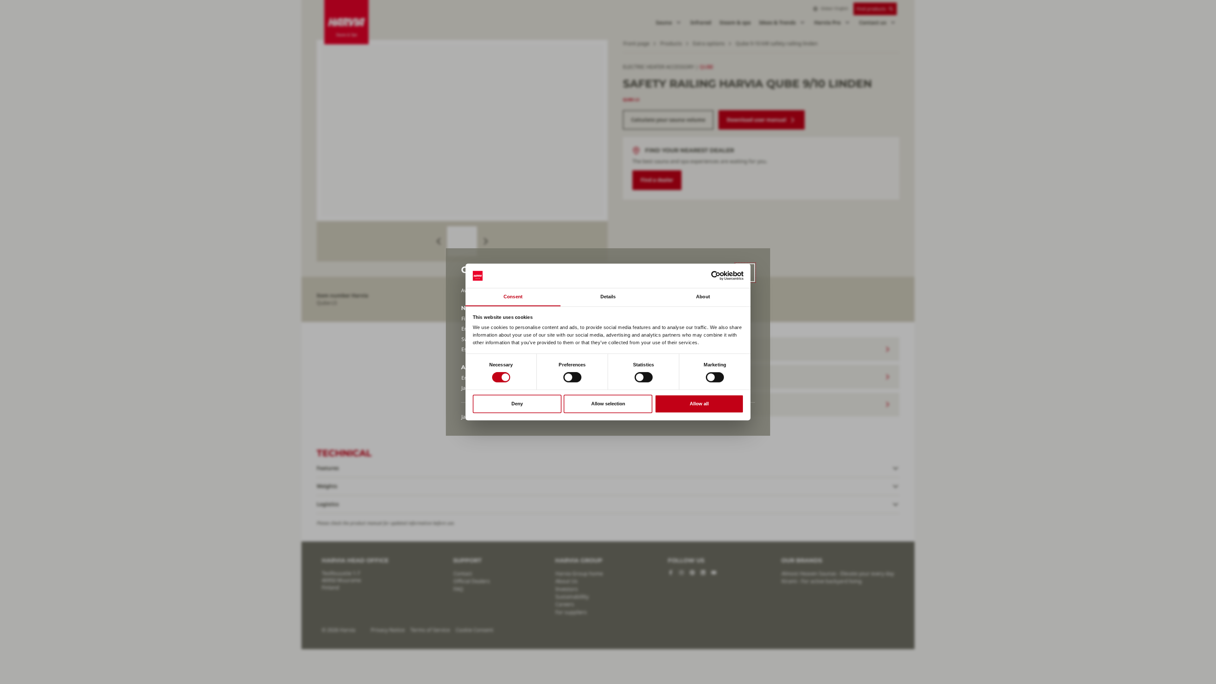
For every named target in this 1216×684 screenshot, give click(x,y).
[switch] (572, 377)
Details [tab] (608, 296)
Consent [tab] (513, 296)
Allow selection (608, 403)
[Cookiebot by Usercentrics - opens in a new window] (716, 276)
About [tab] (703, 296)
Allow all (699, 403)
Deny (517, 403)
